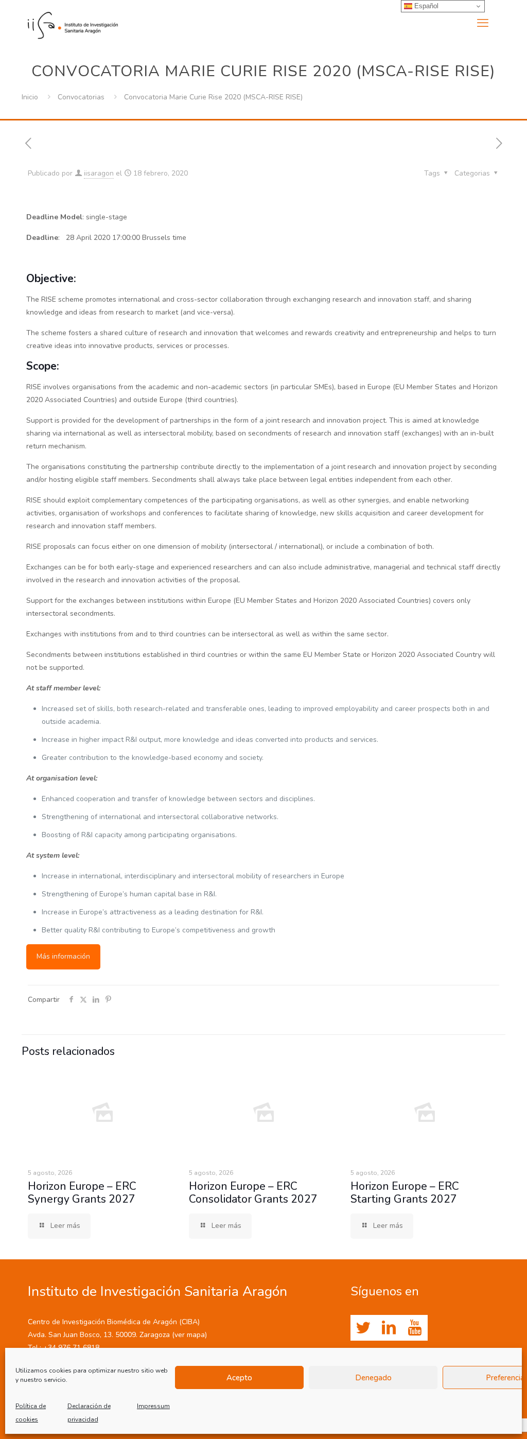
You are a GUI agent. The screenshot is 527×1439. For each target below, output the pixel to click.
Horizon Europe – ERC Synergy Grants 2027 (82, 1192)
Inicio (30, 97)
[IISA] (73, 23)
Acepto (239, 1378)
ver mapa (189, 1335)
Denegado (373, 1378)
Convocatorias (81, 97)
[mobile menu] (482, 23)
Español (425, 6)
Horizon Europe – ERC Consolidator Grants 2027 (253, 1192)
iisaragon (99, 173)
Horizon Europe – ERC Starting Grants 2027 (404, 1192)
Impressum (153, 1406)
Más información (63, 956)
